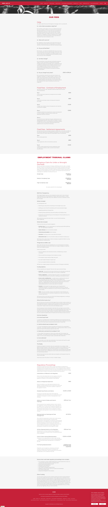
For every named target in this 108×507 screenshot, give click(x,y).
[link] (6, 3)
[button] (101, 3)
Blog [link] (81, 3)
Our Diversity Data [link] (61, 500)
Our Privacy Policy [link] (35, 500)
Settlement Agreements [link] (67, 3)
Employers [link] (52, 3)
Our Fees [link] (73, 498)
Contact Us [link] (76, 3)
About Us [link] (46, 3)
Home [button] (34, 498)
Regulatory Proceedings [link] (71, 500)
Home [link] (41, 3)
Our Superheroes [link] (94, 3)
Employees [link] (58, 3)
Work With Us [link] (86, 3)
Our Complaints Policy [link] (45, 500)
